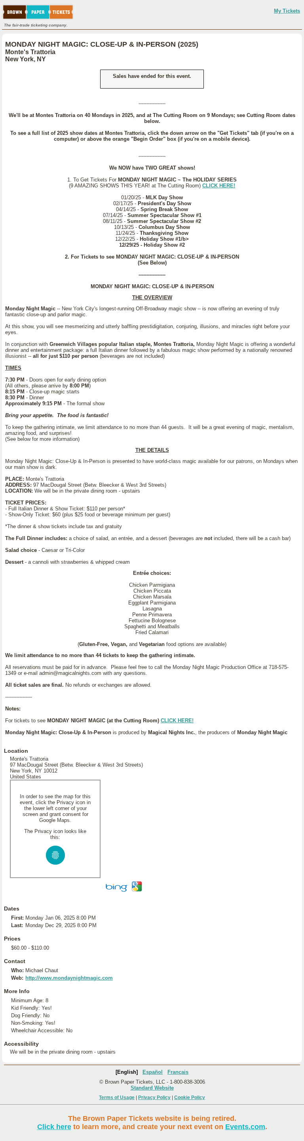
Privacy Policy (154, 1097)
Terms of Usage (117, 1097)
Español (152, 1072)
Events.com (245, 1127)
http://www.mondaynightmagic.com (69, 978)
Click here (54, 1127)
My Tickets (287, 11)
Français (177, 1072)
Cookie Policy (189, 1097)
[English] (127, 1072)
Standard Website (152, 1088)
